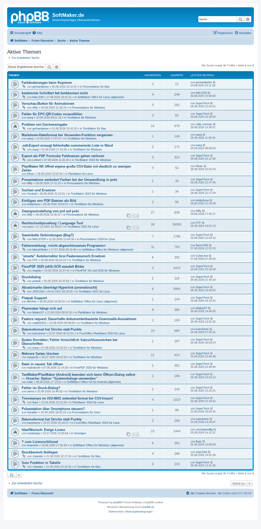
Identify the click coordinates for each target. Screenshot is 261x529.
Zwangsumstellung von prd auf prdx (50, 211)
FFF (198, 222)
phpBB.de (148, 507)
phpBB (117, 502)
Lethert (36, 159)
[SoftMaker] (30, 16)
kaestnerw (38, 333)
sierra (30, 391)
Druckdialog (31, 277)
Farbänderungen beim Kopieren (47, 83)
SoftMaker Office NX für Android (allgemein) (94, 381)
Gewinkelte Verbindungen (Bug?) (48, 235)
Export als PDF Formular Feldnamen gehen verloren (63, 156)
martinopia (33, 433)
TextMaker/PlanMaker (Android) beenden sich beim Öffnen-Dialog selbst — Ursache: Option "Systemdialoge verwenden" (78, 376)
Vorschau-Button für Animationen (48, 103)
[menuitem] (37, 33)
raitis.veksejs (204, 124)
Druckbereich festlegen (40, 452)
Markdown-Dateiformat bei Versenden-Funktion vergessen (67, 135)
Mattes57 (38, 312)
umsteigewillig (204, 429)
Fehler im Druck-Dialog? (41, 388)
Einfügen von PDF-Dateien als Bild (49, 201)
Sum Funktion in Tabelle (41, 463)
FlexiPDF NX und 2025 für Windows (97, 270)
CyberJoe (202, 255)
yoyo (30, 226)
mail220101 (39, 322)
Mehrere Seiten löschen (40, 354)
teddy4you (33, 204)
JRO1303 (38, 291)
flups (35, 402)
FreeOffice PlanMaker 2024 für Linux (102, 333)
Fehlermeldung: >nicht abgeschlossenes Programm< (64, 246)
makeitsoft (33, 367)
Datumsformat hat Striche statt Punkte (52, 329)
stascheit (201, 451)
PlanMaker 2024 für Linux (88, 402)
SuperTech (202, 103)
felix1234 (37, 97)
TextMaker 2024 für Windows (93, 159)
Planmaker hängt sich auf (42, 308)
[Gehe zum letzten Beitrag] (214, 82)
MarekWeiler (40, 249)
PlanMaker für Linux (80, 173)
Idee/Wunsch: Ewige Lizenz (43, 430)
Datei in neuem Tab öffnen (42, 364)
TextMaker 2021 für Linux (83, 226)
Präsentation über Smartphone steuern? (53, 409)
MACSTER (39, 239)
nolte (30, 381)
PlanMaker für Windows (92, 312)
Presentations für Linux (86, 412)
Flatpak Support (34, 298)
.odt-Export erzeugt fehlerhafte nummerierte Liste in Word (67, 145)
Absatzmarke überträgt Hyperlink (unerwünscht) (59, 287)
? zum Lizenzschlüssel (40, 442)
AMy (35, 107)
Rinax (30, 173)
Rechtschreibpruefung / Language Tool (52, 223)
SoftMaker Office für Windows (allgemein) (107, 249)
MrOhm (31, 301)
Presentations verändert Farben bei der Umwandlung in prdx (69, 180)
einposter (32, 445)
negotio (36, 270)
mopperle (32, 357)
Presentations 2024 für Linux (97, 239)
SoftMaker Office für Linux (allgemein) (100, 97)
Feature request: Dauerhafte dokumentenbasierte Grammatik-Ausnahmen (79, 319)
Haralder (32, 412)
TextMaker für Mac (94, 128)
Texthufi (32, 193)
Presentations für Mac (96, 86)
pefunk (36, 281)
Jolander (37, 456)
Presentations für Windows (88, 107)
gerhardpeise (40, 86)
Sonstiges (80, 433)
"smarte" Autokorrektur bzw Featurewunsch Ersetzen (63, 256)
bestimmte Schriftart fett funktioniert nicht (55, 93)
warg (30, 117)
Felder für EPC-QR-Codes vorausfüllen (52, 114)
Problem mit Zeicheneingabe (44, 124)
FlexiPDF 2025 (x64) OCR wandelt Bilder (53, 266)
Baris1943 (202, 245)
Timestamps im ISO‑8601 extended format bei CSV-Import (67, 398)
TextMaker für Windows (81, 117)
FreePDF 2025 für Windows (91, 367)
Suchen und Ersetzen (39, 190)
